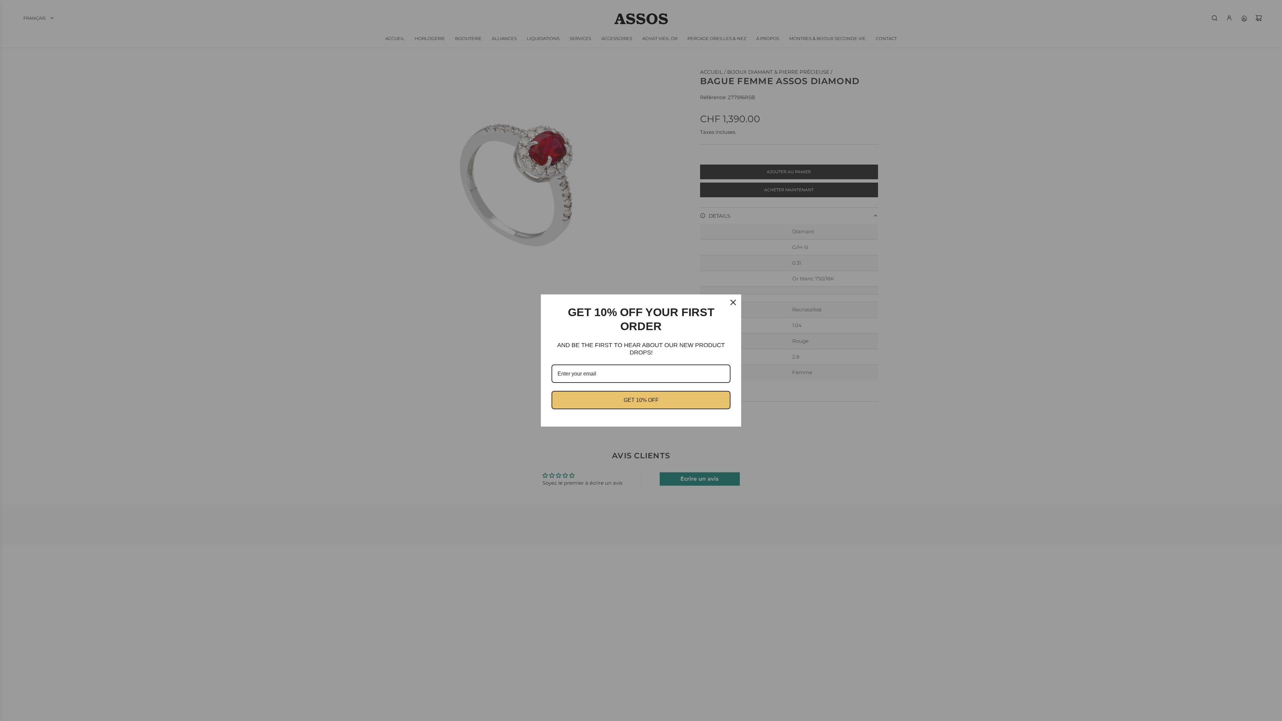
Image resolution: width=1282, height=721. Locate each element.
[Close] (733, 302)
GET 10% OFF (641, 400)
